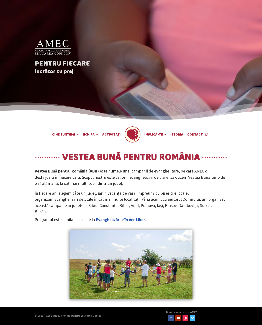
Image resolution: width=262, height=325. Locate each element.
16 (152, 291)
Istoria (176, 134)
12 (140, 291)
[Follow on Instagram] (185, 318)
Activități (111, 134)
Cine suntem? (64, 134)
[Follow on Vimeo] (192, 318)
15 (149, 291)
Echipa (89, 134)
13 (143, 291)
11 (137, 291)
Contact (195, 134)
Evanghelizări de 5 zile (73, 199)
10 (134, 291)
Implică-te (153, 134)
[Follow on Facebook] (171, 318)
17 (155, 291)
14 (146, 291)
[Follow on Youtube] (178, 318)
